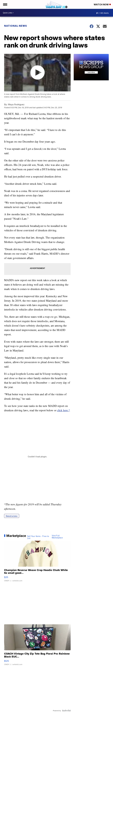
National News (15, 25)
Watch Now (101, 4)
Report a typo (12, 516)
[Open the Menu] (5, 4)
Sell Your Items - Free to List (38, 537)
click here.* (63, 410)
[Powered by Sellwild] (66, 711)
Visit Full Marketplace (57, 537)
